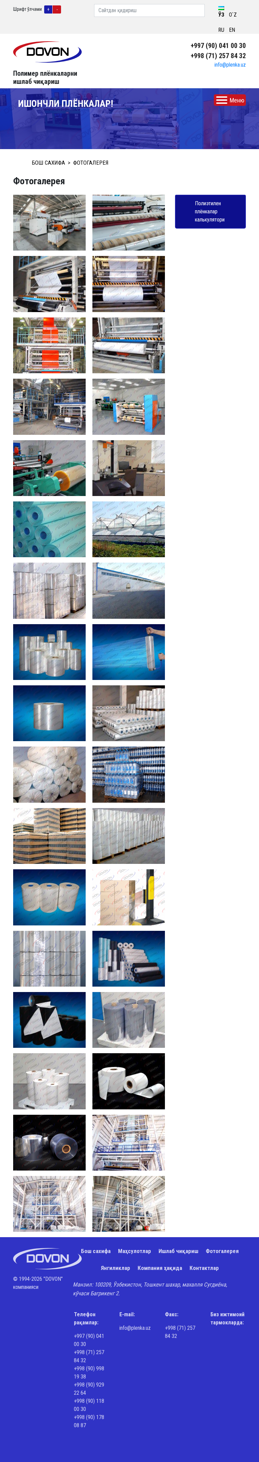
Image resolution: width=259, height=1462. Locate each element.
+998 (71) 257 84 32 (218, 56)
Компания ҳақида (160, 1268)
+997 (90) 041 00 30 (218, 46)
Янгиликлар (115, 1268)
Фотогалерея (222, 1251)
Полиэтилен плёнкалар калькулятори (210, 211)
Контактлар (204, 1268)
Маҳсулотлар (134, 1251)
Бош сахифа (96, 1251)
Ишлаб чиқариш (178, 1251)
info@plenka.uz (230, 65)
